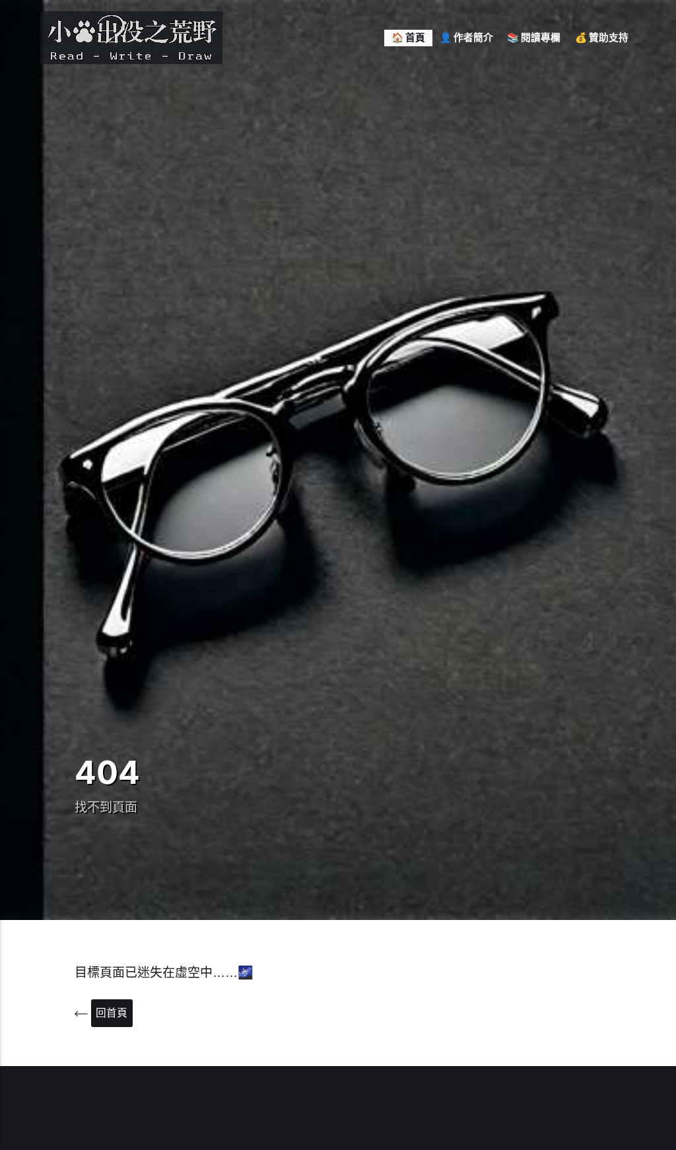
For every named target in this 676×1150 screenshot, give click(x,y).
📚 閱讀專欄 (533, 38)
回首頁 (111, 1012)
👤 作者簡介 (466, 38)
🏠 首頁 (408, 38)
